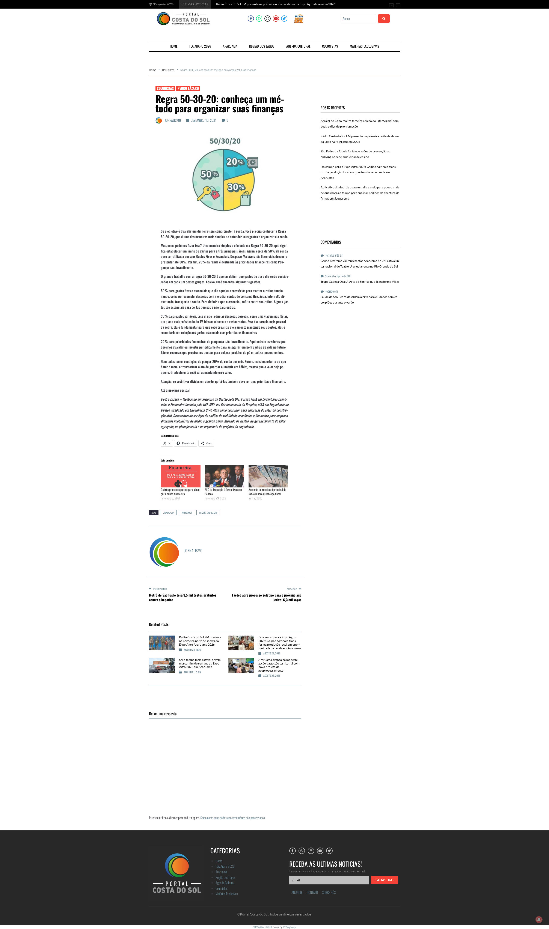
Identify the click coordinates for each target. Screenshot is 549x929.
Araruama (221, 871)
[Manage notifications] (538, 919)
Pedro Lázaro (188, 88)
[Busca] (358, 18)
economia (187, 512)
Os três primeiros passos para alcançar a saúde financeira (180, 491)
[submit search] (384, 18)
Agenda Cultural (225, 882)
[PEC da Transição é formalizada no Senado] (224, 476)
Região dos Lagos (208, 512)
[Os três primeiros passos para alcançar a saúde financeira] (181, 476)
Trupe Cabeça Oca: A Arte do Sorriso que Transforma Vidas (360, 281)
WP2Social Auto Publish (262, 927)
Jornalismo (173, 120)
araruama (168, 512)
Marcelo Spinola (335, 276)
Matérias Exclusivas (227, 893)
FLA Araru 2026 (225, 866)
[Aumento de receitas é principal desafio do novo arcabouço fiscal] (268, 476)
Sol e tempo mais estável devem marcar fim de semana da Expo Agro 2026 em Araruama (200, 663)
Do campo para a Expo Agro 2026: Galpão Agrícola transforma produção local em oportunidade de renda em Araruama (279, 642)
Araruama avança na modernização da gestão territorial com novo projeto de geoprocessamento (278, 665)
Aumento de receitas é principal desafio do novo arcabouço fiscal (268, 491)
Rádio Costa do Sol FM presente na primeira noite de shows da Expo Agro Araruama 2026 (200, 640)
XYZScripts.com (289, 927)
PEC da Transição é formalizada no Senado (223, 491)
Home (152, 70)
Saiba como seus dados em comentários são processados (232, 817)
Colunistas (168, 70)
